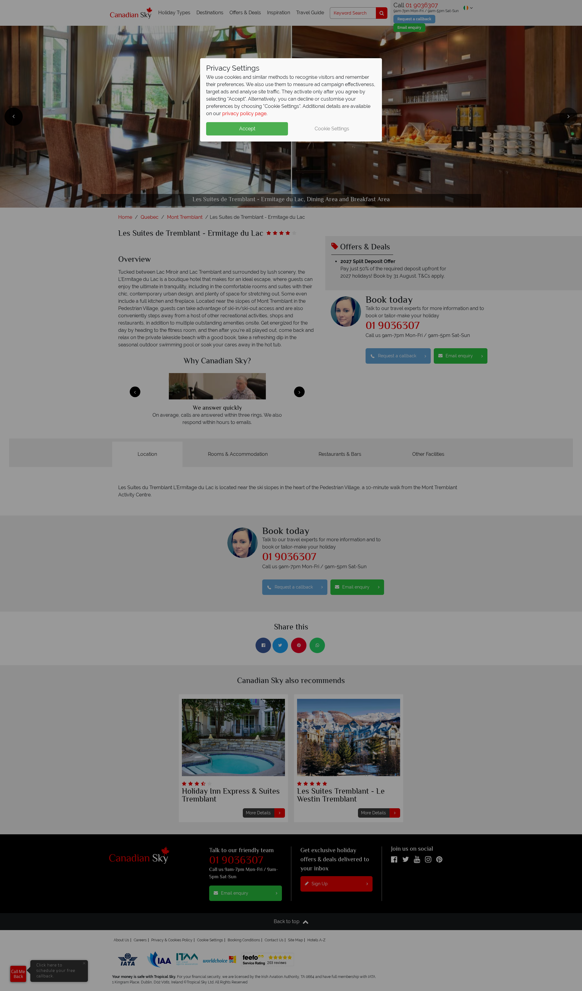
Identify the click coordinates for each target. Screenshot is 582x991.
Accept (247, 129)
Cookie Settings (332, 129)
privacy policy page (244, 113)
